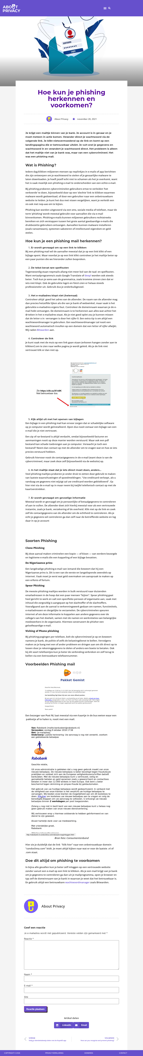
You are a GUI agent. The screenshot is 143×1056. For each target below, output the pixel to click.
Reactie (29, 939)
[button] (105, 8)
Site (26, 997)
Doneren (88, 1053)
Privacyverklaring (54, 1053)
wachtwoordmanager (77, 882)
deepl (88, 275)
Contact (123, 1053)
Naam (28, 974)
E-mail (28, 985)
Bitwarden (43, 329)
